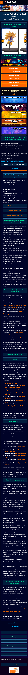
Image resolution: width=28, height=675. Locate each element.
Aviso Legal (14, 637)
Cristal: (14, 68)
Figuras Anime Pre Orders (17, 161)
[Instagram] (15, 2)
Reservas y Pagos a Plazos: (14, 121)
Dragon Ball (12, 160)
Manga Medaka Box (11, 383)
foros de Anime (19, 338)
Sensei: (14, 82)
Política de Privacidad (14, 641)
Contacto (14, 633)
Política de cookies (14, 654)
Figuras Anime (5, 161)
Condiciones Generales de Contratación (14, 650)
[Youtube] (13, 2)
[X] (10, 2)
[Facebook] (8, 2)
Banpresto (19, 160)
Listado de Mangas (20, 305)
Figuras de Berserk (20, 453)
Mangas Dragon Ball (14, 210)
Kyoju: (14, 85)
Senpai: (14, 79)
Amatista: (14, 72)
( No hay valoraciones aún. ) (17, 164)
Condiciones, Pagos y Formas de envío (14, 646)
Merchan (15, 307)
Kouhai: (14, 75)
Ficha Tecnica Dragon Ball (15, 206)
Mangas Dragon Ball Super (14, 215)
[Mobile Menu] (1, 2)
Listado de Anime (8, 305)
